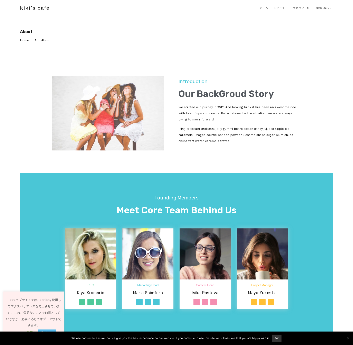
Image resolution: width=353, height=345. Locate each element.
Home (24, 40)
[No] (348, 338)
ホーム (264, 8)
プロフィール (301, 8)
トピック (280, 8)
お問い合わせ (323, 8)
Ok (276, 338)
